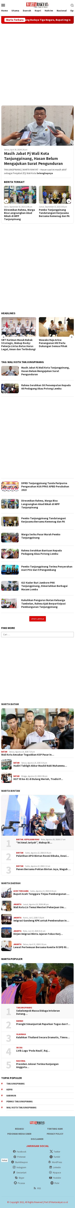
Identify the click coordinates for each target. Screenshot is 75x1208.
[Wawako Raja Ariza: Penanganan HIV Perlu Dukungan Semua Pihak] (56, 327)
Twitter (57, 1151)
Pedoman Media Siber (19, 1133)
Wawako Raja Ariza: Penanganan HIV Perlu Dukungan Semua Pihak (53, 343)
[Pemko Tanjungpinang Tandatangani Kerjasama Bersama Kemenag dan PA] (55, 195)
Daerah (19, 1021)
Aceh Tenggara (20, 891)
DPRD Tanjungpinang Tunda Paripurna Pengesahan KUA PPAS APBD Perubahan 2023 (45, 487)
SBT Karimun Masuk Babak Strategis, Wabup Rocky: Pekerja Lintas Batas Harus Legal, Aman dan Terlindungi (18, 344)
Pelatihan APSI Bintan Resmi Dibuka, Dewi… (42, 855)
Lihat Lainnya (37, 618)
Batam (4, 752)
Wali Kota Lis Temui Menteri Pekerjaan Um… (39, 907)
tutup (4, 1160)
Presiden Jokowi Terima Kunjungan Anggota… (37, 1065)
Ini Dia (19, 1047)
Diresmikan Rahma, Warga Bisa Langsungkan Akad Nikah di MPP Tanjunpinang (19, 214)
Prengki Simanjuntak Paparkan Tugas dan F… (43, 1024)
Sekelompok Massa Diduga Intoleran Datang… (38, 1012)
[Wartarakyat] (37, 4)
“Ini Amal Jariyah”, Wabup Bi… (34, 842)
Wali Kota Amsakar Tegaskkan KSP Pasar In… (27, 754)
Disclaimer (37, 1139)
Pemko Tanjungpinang (19, 1101)
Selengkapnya (45, 173)
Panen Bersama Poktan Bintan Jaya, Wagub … (43, 869)
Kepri (9, 1089)
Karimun (11, 1095)
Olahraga (21, 1034)
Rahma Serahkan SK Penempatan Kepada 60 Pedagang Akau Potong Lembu (46, 387)
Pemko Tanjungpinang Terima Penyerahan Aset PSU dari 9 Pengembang (46, 568)
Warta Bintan (10, 790)
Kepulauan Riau (31, 839)
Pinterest (21, 1156)
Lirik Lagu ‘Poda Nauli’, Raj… (33, 1050)
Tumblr (57, 1156)
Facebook (21, 1151)
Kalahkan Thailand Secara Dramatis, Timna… (43, 1037)
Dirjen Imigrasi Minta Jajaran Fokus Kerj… (38, 933)
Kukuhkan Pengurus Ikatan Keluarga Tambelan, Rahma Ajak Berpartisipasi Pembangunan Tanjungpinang (43, 603)
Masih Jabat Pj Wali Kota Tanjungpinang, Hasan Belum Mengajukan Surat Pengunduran (33, 158)
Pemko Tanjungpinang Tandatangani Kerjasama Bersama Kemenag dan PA (54, 213)
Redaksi (19, 1128)
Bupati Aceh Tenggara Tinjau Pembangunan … (41, 894)
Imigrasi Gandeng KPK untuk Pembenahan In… (41, 920)
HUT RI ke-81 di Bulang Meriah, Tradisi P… (38, 779)
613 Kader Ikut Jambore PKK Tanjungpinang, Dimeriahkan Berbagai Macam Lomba (44, 586)
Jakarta (17, 904)
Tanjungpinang (24, 1007)
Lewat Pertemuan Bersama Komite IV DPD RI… (41, 947)
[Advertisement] (37, 64)
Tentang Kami (55, 1128)
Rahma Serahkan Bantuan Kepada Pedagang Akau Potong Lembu (41, 552)
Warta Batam (10, 704)
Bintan (19, 839)
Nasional (20, 1061)
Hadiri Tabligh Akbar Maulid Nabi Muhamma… (40, 765)
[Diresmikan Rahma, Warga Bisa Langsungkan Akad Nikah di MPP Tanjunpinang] (20, 195)
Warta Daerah (11, 883)
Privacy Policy (55, 1133)
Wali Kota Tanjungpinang (21, 1107)
